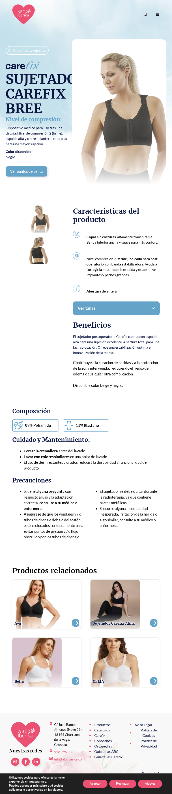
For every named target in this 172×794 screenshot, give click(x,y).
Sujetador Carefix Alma (114, 623)
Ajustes (150, 783)
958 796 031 (64, 752)
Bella (19, 681)
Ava (18, 623)
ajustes (57, 790)
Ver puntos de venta (26, 171)
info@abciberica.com (69, 759)
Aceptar (95, 783)
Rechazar (122, 783)
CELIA (98, 681)
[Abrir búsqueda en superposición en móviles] (146, 14)
